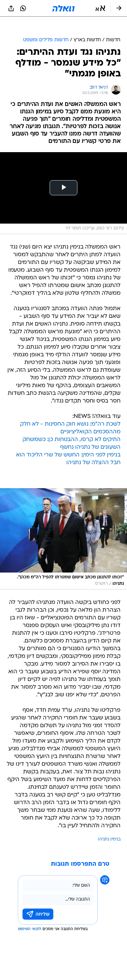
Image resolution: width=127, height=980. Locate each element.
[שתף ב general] (11, 8)
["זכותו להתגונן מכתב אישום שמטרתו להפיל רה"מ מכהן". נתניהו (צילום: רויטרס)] (63, 538)
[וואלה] (63, 8)
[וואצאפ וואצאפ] (23, 8)
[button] (100, 8)
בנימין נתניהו (109, 839)
